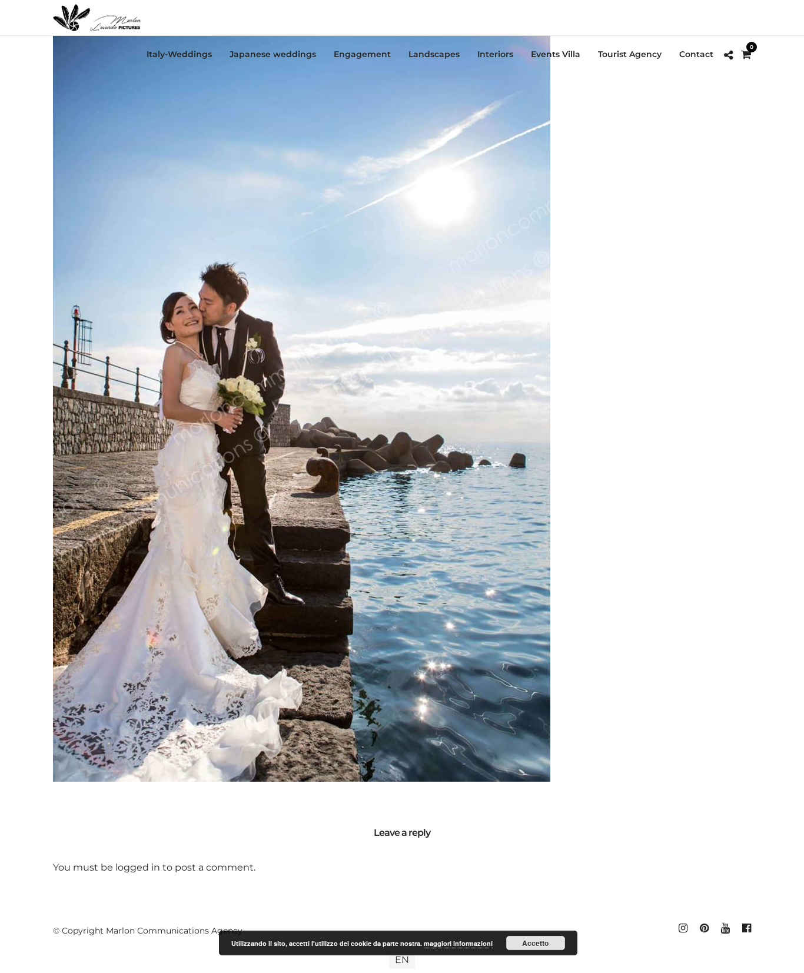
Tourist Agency (630, 54)
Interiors (495, 54)
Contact (696, 54)
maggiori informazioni (458, 943)
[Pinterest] (704, 928)
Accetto (535, 943)
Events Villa (555, 54)
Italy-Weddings (179, 54)
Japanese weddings (273, 54)
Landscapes (434, 54)
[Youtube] (725, 928)
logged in (137, 867)
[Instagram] (682, 928)
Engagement (362, 54)
